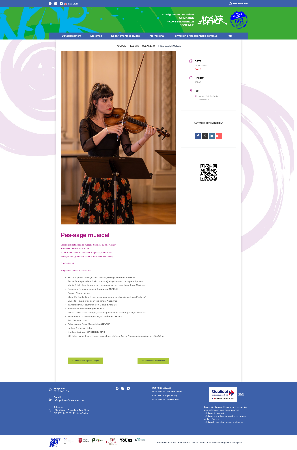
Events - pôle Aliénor (143, 46)
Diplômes (96, 35)
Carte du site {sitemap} (164, 396)
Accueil (121, 46)
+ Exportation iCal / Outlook (153, 361)
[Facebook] (50, 3)
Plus (229, 35)
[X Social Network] (205, 136)
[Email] (219, 136)
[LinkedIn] (212, 136)
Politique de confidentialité (167, 392)
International (156, 35)
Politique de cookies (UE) (165, 399)
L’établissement (71, 35)
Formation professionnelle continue (195, 35)
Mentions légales (161, 388)
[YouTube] (61, 3)
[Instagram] (55, 3)
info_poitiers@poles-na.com (69, 400)
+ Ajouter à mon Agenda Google (85, 361)
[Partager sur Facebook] (198, 136)
